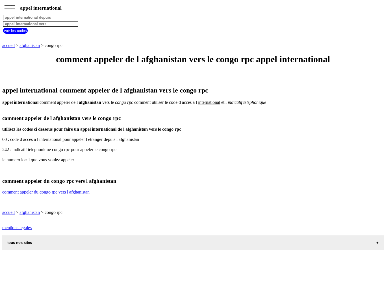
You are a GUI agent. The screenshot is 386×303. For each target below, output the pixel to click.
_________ (10, 6)
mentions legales (17, 227)
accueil (8, 45)
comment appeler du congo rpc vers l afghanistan (46, 192)
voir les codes (15, 31)
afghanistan (29, 45)
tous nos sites (19, 242)
